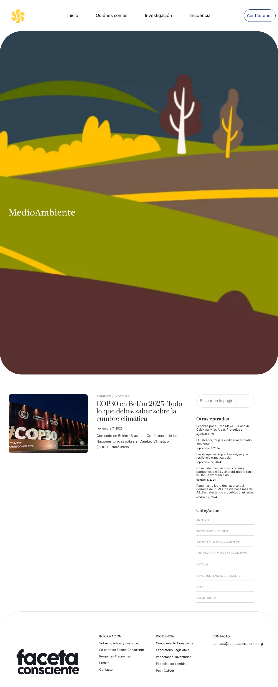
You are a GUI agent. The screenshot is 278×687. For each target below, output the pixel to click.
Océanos (202, 586)
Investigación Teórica (212, 531)
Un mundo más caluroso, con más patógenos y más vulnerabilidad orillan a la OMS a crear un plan (224, 471)
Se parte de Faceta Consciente (121, 650)
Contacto (106, 669)
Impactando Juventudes (173, 657)
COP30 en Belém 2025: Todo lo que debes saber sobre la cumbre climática (139, 412)
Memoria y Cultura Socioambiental (222, 553)
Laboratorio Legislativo (172, 650)
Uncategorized (207, 598)
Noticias (123, 396)
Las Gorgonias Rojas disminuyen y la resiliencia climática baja (222, 456)
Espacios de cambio (171, 663)
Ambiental (105, 396)
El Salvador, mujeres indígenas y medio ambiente (224, 441)
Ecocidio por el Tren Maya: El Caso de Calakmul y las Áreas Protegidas (223, 427)
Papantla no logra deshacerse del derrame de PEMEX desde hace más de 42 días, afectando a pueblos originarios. (225, 489)
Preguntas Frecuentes (115, 656)
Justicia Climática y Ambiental (218, 542)
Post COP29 (165, 670)
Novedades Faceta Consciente (218, 575)
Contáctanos (260, 15)
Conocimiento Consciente (174, 643)
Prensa (104, 663)
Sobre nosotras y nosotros (119, 643)
